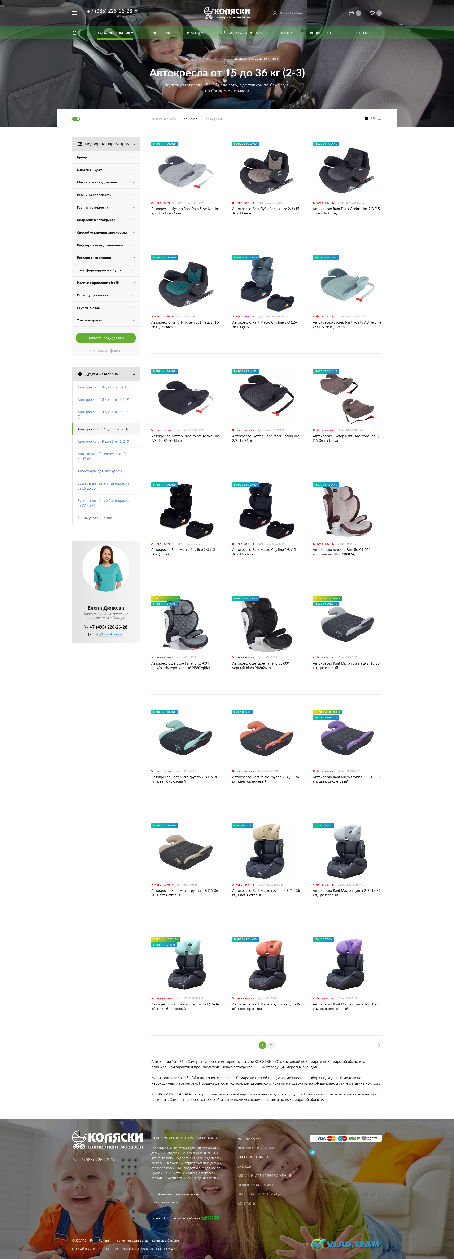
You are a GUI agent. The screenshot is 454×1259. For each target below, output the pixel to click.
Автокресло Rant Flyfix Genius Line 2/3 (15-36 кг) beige (266, 210)
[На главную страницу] (227, 12)
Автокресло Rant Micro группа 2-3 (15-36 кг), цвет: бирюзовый (184, 779)
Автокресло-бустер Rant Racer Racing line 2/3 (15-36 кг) (266, 438)
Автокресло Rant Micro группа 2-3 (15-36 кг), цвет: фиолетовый (346, 779)
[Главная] (176, 59)
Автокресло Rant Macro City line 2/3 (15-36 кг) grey (264, 324)
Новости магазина (257, 1185)
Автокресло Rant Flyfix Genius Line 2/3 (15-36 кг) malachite (185, 324)
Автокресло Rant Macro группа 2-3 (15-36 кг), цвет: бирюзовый (185, 1006)
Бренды (245, 1166)
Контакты (247, 1203)
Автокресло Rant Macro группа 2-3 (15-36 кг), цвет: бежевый (266, 892)
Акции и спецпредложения (264, 1175)
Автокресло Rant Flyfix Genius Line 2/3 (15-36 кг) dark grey (347, 210)
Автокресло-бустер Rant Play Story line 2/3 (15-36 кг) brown (347, 438)
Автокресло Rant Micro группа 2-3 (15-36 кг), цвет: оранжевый (265, 779)
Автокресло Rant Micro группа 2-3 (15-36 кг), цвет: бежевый (184, 892)
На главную (249, 1138)
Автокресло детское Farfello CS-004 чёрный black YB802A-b (261, 665)
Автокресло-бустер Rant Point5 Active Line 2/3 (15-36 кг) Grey (185, 210)
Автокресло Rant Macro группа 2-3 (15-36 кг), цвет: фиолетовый (346, 1006)
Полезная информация (261, 1194)
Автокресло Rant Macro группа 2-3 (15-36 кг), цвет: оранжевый (266, 1006)
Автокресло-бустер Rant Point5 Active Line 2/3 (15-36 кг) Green (347, 324)
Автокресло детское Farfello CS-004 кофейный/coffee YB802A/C (341, 551)
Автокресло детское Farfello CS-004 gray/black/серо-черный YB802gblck (180, 665)
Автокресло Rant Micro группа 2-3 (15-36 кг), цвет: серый (346, 665)
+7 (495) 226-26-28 (108, 627)
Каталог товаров (254, 1157)
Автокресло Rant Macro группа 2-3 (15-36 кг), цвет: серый (346, 892)
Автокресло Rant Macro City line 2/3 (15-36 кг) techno (264, 551)
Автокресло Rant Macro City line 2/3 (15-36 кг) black (183, 551)
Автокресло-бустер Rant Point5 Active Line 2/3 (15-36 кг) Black (185, 438)
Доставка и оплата (256, 1148)
